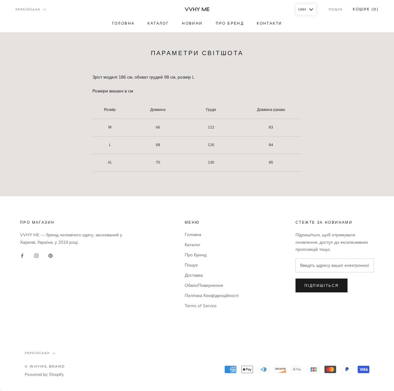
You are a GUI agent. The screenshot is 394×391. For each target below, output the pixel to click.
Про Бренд (196, 255)
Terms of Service (200, 306)
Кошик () (366, 9)
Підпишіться (321, 285)
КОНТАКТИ (269, 23)
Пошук (336, 9)
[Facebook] (22, 255)
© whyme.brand (45, 366)
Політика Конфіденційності (212, 296)
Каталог (192, 245)
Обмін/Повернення (204, 285)
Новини (192, 23)
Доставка (194, 275)
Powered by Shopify (44, 374)
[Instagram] (36, 255)
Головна (123, 23)
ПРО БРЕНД (230, 23)
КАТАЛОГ (158, 23)
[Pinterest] (50, 255)
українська (37, 353)
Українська (28, 9)
